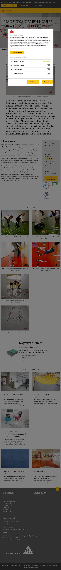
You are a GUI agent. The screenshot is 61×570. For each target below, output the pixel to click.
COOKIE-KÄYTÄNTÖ (15, 48)
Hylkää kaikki (33, 81)
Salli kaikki (47, 81)
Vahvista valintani (17, 52)
